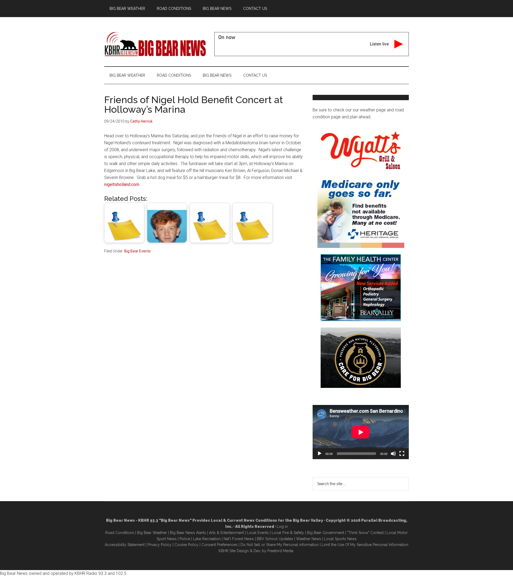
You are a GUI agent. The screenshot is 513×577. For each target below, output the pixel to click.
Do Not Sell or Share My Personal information (279, 545)
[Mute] (393, 453)
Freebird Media (280, 551)
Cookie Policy (186, 545)
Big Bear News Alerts (188, 533)
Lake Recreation (207, 539)
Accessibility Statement (125, 545)
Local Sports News (340, 539)
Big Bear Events (137, 251)
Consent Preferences (219, 545)
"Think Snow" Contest (365, 533)
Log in (282, 526)
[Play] (319, 453)
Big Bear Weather (152, 533)
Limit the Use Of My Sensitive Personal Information (365, 545)
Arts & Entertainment (226, 533)
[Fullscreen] (402, 453)
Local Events (258, 533)
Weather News (308, 539)
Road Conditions (119, 533)
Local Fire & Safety (288, 533)
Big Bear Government (325, 533)
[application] (361, 432)
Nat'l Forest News (239, 539)
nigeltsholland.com (121, 184)
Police (185, 539)
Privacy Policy (159, 545)
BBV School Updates (275, 539)
